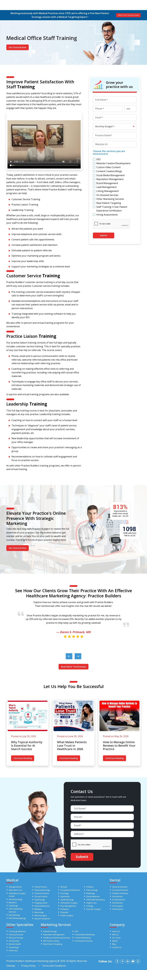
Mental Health (15, 944)
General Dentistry (119, 887)
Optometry (65, 896)
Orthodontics (117, 909)
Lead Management (106, 187)
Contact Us (116, 947)
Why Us (115, 934)
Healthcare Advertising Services (56, 937)
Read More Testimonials (73, 666)
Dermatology (14, 915)
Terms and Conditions (54, 966)
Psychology (13, 947)
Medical (12, 880)
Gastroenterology (42, 890)
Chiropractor (14, 941)
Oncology (64, 893)
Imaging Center (41, 902)
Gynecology (40, 899)
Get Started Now (17, 47)
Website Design (50, 931)
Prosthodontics (118, 899)
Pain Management (68, 906)
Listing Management (107, 191)
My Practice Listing (51, 941)
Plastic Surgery (66, 915)
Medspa (38, 909)
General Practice (42, 893)
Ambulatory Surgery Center (17, 894)
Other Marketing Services (110, 199)
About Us (116, 931)
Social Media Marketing (84, 934)
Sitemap (10, 966)
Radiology (90, 893)
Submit (103, 235)
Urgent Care (91, 902)
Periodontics (117, 896)
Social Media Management (110, 175)
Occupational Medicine (70, 890)
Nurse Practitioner (42, 918)
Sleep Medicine (93, 896)
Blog (114, 944)
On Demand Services (107, 195)
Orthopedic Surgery (68, 902)
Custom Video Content (108, 167)
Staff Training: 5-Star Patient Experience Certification (111, 208)
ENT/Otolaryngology (17, 918)
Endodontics (117, 902)
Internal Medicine (42, 906)
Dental (115, 880)
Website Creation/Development (113, 163)
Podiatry (89, 887)
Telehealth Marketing (95, 899)
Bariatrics (13, 902)
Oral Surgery (117, 906)
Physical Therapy (16, 937)
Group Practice (41, 896)
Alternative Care (15, 890)
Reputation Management (109, 179)
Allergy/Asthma (15, 887)
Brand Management (107, 183)
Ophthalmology (67, 899)
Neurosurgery (41, 915)
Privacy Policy (28, 966)
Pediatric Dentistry (120, 893)
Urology (89, 906)
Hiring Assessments (107, 214)
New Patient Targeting (108, 203)
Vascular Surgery (93, 909)
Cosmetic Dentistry (120, 890)
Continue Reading (22, 758)
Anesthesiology (15, 899)
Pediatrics (64, 909)
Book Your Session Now (128, 15)
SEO (98, 159)
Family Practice (41, 887)
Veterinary (13, 950)
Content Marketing (83, 937)
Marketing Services (56, 925)
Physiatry (64, 912)
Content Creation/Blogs (109, 171)
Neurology (39, 912)
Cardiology (13, 905)
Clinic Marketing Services (15, 910)
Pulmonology (91, 890)
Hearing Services (16, 934)
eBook (115, 941)
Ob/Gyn (63, 887)
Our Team (116, 937)
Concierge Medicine (17, 931)
